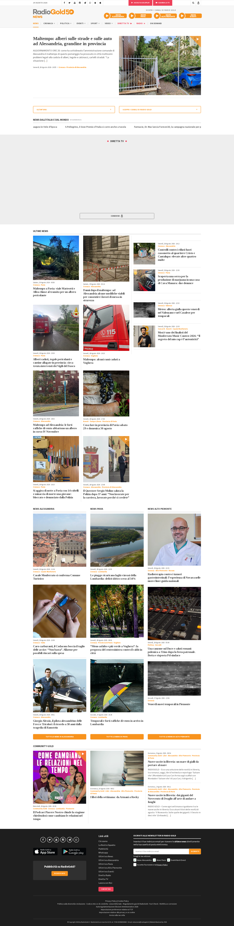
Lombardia (102, 572)
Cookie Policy (123, 901)
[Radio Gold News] (53, 12)
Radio (139, 23)
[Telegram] (84, 3)
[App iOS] (100, 3)
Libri (107, 791)
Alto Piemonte (162, 570)
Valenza (169, 305)
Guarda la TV (164, 3)
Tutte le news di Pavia (117, 736)
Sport (94, 23)
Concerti (161, 329)
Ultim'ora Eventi (106, 871)
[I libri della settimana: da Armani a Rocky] (117, 768)
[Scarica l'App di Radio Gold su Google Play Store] (74, 851)
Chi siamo (103, 841)
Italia (43, 643)
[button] (117, 216)
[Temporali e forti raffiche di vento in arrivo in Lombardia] (117, 685)
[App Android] (95, 3)
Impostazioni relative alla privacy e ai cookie (117, 912)
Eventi (80, 23)
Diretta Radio (104, 875)
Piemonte (70, 809)
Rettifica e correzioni (168, 904)
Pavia (43, 285)
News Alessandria (144, 860)
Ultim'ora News (105, 856)
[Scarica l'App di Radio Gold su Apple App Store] (45, 851)
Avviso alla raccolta (117, 915)
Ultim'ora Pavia (105, 864)
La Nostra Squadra (106, 845)
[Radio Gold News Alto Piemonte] (165, 16)
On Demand (156, 23)
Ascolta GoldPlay (142, 3)
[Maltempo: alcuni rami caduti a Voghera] (106, 328)
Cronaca (48, 23)
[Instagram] (79, 3)
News (36, 23)
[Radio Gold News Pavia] (140, 16)
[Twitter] (69, 3)
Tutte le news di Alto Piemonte (174, 736)
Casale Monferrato (180, 329)
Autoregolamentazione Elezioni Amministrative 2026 (117, 906)
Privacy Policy (162, 865)
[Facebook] (64, 3)
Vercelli (158, 645)
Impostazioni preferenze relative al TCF (117, 909)
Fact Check (153, 904)
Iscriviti (195, 851)
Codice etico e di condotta (97, 904)
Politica (65, 23)
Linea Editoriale (115, 904)
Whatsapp (103, 852)
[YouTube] (74, 3)
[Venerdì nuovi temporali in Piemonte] (174, 678)
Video (108, 23)
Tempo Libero (95, 421)
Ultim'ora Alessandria (108, 860)
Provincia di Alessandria (76, 67)
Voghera (94, 356)
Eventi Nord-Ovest (178, 860)
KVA (165, 922)
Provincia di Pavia (110, 421)
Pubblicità (103, 848)
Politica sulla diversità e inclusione (71, 904)
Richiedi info (59, 873)
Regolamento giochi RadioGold (135, 904)
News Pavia (161, 860)
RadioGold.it (85, 922)
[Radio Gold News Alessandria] (115, 16)
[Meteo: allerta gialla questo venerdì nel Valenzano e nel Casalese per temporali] (144, 310)
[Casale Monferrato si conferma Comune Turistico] (59, 540)
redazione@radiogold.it (141, 922)
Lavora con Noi (105, 882)
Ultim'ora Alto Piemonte (110, 867)
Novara (171, 570)
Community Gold (40, 809)
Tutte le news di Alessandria (60, 736)
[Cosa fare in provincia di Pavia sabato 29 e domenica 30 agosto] (106, 393)
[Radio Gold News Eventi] (190, 16)
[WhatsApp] (90, 3)
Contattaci (106, 889)
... (45, 60)
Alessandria (96, 286)
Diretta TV (124, 23)
